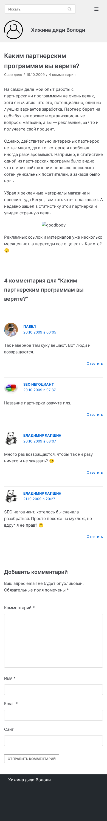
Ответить (95, 363)
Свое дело (13, 75)
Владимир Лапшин (42, 435)
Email (11, 703)
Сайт (9, 729)
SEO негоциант (38, 384)
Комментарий (19, 607)
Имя (10, 678)
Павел (29, 326)
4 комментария (62, 75)
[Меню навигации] (96, 9)
